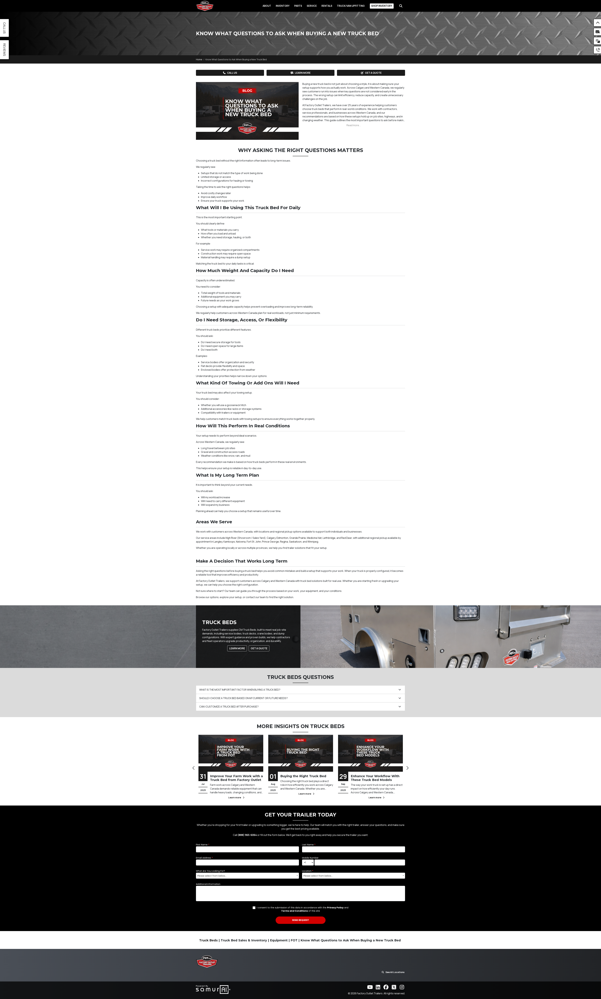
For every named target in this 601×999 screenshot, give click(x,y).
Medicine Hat (314, 538)
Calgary (271, 538)
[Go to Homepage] (205, 6)
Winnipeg (312, 541)
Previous (193, 767)
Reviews (4, 49)
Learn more (235, 797)
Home (199, 59)
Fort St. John (254, 541)
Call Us (232, 73)
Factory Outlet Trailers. (370, 993)
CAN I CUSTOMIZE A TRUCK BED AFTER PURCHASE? (229, 706)
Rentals (326, 6)
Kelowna (241, 541)
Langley (218, 541)
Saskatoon (295, 541)
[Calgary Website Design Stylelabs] (213, 989)
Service (312, 6)
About (267, 6)
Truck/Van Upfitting (351, 6)
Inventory (283, 6)
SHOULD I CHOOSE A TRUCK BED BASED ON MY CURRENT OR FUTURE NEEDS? (243, 698)
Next (407, 767)
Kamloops (229, 541)
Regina (284, 541)
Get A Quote (259, 648)
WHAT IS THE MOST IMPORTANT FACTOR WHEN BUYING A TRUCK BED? (239, 689)
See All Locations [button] (394, 972)
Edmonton (282, 538)
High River (231, 538)
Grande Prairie (297, 538)
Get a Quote (373, 73)
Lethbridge (329, 538)
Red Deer (346, 538)
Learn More (303, 73)
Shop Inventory (381, 6)
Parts (298, 6)
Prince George (270, 541)
